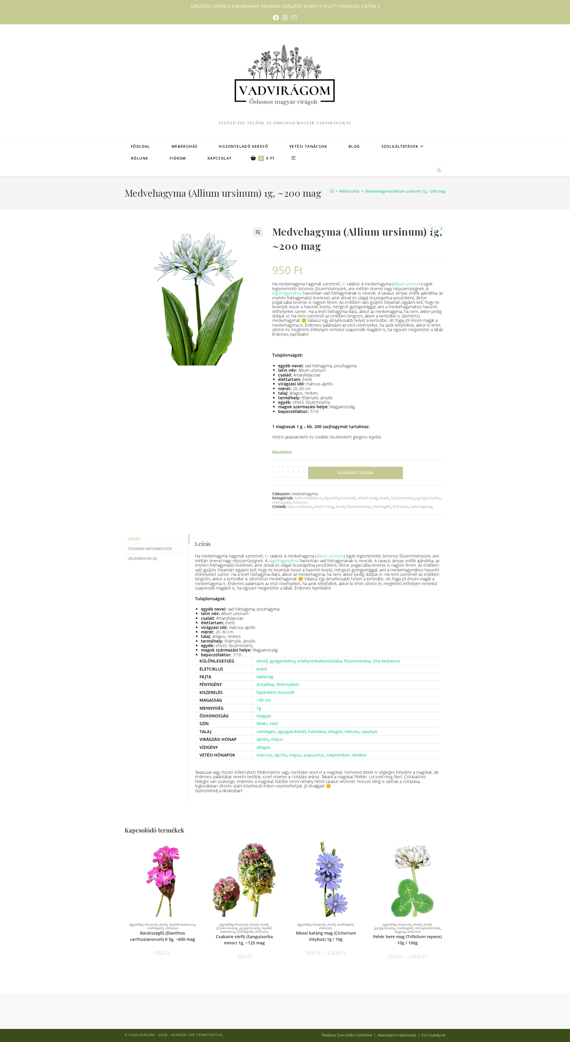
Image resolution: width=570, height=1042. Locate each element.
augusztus (313, 755)
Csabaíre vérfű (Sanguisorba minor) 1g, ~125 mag (244, 940)
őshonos (300, 502)
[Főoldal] (332, 191)
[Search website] (439, 171)
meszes (351, 731)
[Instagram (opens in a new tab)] (285, 18)
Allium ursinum (407, 284)
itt (344, 284)
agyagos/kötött (291, 731)
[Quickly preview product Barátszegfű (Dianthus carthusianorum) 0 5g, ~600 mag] (199, 849)
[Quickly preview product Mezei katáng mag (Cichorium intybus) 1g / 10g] (362, 849)
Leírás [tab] (134, 538)
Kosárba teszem (355, 472)
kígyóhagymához (287, 293)
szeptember (338, 755)
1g (258, 708)
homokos (317, 731)
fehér (261, 723)
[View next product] (441, 229)
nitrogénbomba (427, 927)
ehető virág (368, 498)
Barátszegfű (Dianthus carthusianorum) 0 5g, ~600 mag (162, 936)
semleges (265, 731)
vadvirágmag (421, 506)
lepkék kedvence (182, 924)
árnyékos (265, 684)
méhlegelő (281, 502)
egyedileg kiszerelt (340, 498)
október (359, 755)
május (277, 739)
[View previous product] (432, 229)
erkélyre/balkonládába (319, 661)
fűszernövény (403, 498)
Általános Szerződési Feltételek (347, 1035)
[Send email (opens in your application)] (294, 17)
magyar (263, 716)
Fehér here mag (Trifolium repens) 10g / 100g (407, 940)
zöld (273, 723)
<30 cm (263, 700)
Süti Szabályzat (433, 1035)
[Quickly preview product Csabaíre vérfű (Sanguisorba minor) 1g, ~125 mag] (280, 849)
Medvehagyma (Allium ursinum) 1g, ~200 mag (405, 191)
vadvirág (264, 676)
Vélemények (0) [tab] (142, 558)
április (262, 739)
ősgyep (400, 931)
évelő (384, 498)
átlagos (335, 731)
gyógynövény (429, 498)
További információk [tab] (150, 548)
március (264, 755)
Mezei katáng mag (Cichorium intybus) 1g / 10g (326, 936)
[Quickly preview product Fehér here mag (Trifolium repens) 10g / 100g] (443, 849)
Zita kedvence (386, 661)
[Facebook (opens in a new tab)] (276, 18)
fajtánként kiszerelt (275, 692)
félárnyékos (287, 684)
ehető (262, 661)
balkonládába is (308, 498)
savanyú (369, 731)
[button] (258, 232)
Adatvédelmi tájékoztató (396, 1035)
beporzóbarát (300, 506)
